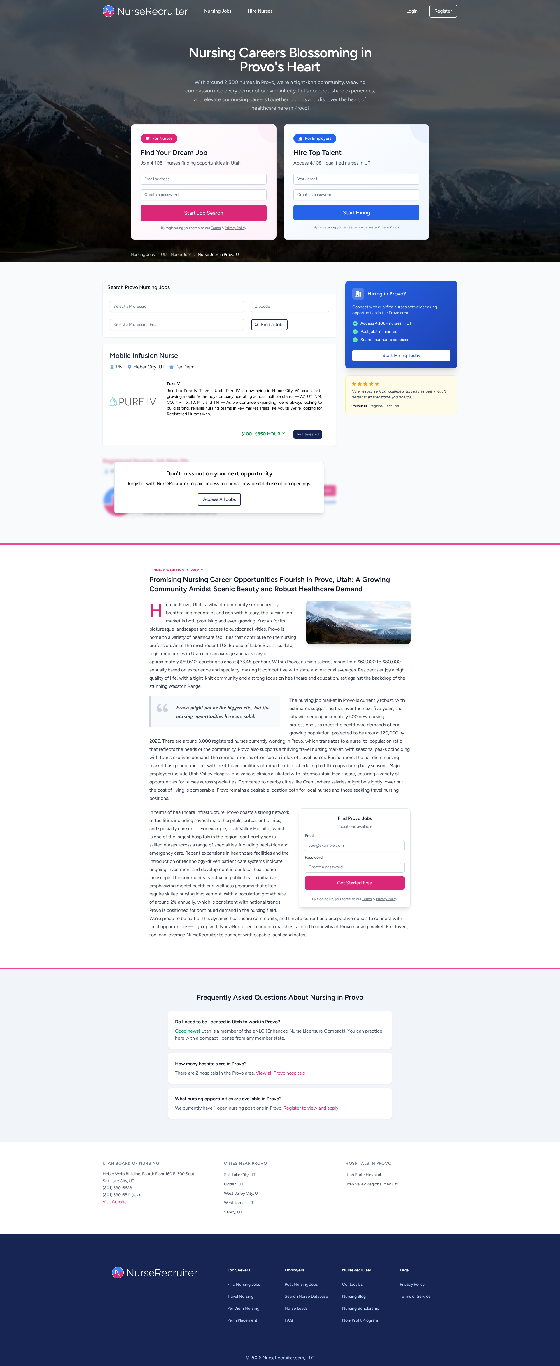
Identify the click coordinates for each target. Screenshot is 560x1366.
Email (309, 835)
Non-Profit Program (360, 1320)
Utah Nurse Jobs (176, 254)
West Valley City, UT (242, 1193)
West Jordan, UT (239, 1202)
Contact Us (352, 1284)
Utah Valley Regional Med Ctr (371, 1184)
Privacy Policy (235, 228)
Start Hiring (356, 212)
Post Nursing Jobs (301, 1284)
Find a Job (271, 324)
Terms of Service (415, 1296)
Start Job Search (203, 213)
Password (314, 857)
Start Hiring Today (401, 355)
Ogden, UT (234, 1184)
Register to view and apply (311, 1108)
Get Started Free (354, 883)
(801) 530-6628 (117, 1187)
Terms (216, 228)
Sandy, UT (233, 1212)
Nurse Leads (296, 1308)
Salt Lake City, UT (240, 1174)
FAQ (289, 1320)
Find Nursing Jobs (243, 1284)
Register (443, 11)
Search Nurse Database (306, 1296)
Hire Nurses (260, 11)
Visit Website (115, 1201)
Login (412, 11)
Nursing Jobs (217, 11)
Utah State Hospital (363, 1174)
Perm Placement (242, 1320)
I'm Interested (308, 434)
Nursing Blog (354, 1296)
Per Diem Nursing (243, 1308)
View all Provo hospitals (280, 1073)
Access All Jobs (219, 499)
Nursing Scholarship (360, 1308)
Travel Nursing (240, 1296)
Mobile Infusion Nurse (144, 355)
